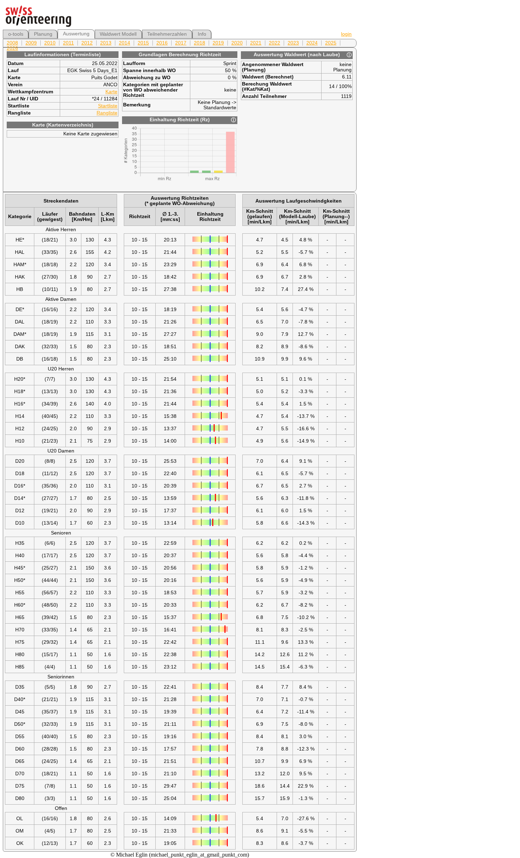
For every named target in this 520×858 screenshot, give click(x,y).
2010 (50, 43)
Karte (111, 91)
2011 (68, 43)
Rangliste (107, 113)
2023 (293, 43)
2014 (124, 43)
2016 (162, 43)
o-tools (15, 34)
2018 (199, 43)
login (346, 34)
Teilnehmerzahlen (167, 34)
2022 (274, 43)
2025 (330, 43)
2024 (312, 43)
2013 (105, 43)
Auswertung (76, 33)
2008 (12, 43)
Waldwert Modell (118, 34)
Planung (43, 34)
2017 (180, 43)
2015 (143, 43)
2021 (255, 43)
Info (202, 34)
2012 (87, 43)
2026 (12, 48)
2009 (31, 43)
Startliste (107, 106)
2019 (218, 43)
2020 (237, 43)
